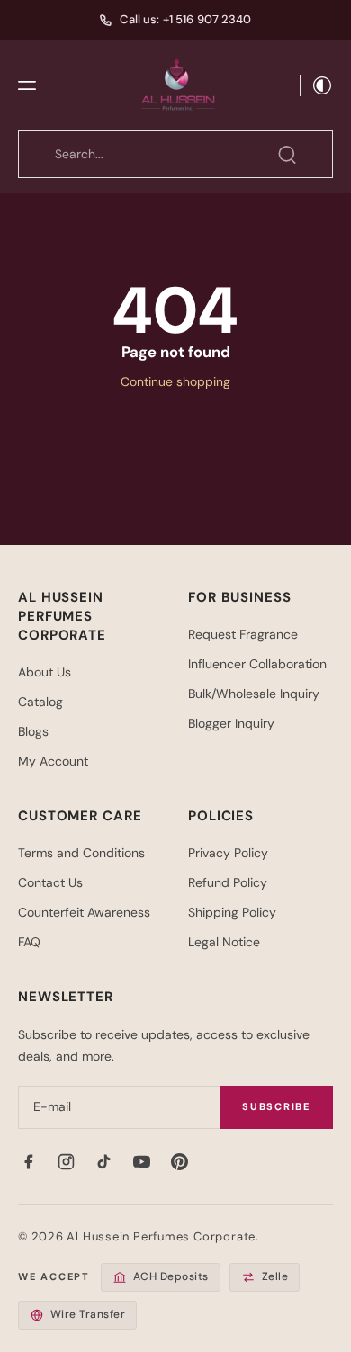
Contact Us (50, 882)
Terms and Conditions (81, 853)
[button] (27, 85)
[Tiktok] (103, 1162)
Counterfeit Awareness (84, 912)
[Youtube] (141, 1162)
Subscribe (276, 1106)
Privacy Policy (228, 853)
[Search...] (287, 154)
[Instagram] (66, 1162)
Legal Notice (224, 942)
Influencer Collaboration (257, 664)
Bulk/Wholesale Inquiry (254, 693)
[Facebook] (28, 1162)
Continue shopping (175, 381)
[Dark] (317, 85)
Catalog (40, 702)
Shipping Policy (232, 912)
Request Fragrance (243, 634)
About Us (44, 672)
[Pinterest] (179, 1162)
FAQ (29, 942)
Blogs (33, 731)
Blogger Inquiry (231, 723)
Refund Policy (227, 882)
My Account (53, 761)
